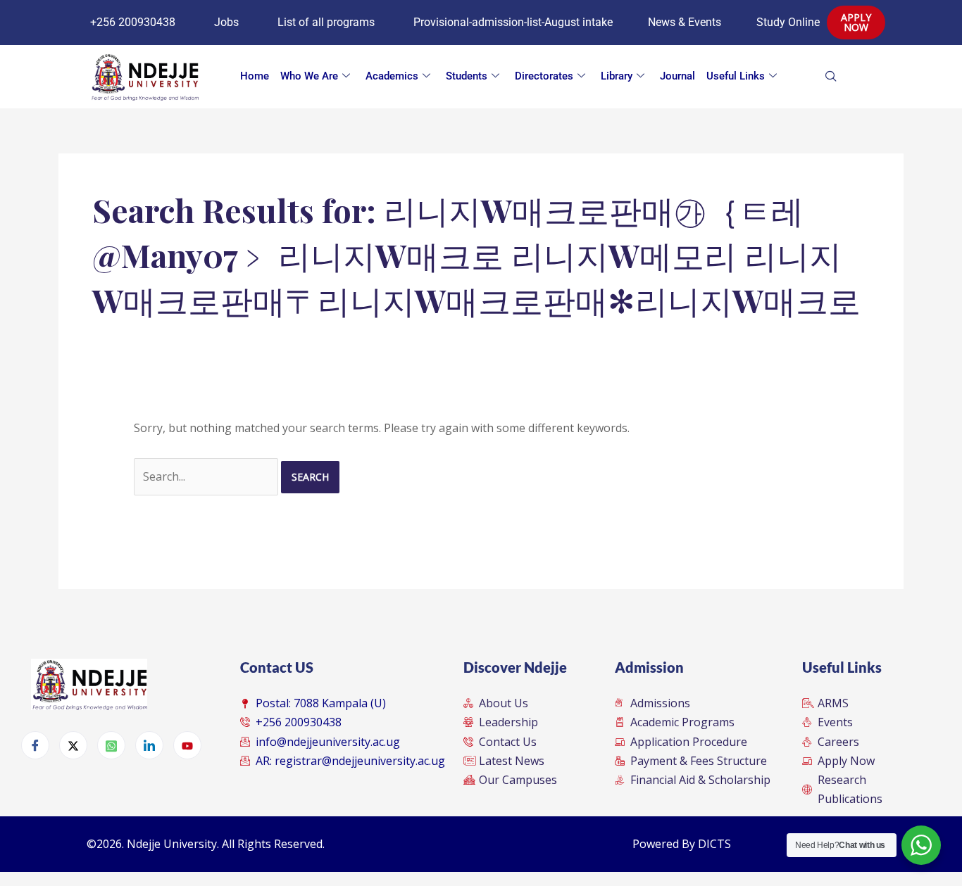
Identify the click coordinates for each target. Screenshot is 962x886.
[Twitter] (73, 745)
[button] (852, 76)
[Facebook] (35, 745)
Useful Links (735, 76)
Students (466, 76)
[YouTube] (187, 745)
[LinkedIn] (149, 745)
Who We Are (309, 76)
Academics (392, 76)
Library (616, 76)
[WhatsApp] (111, 745)
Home (254, 76)
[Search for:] (207, 476)
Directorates (544, 76)
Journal (677, 76)
